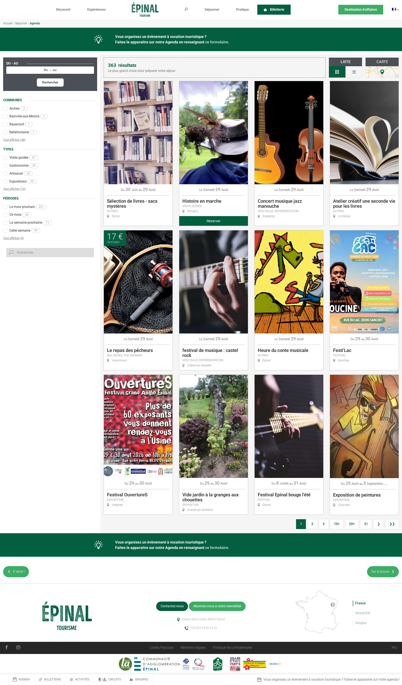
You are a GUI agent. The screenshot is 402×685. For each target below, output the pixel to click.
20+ (352, 524)
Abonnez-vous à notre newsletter (217, 606)
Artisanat (19, 173)
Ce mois (18, 215)
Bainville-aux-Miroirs (27, 116)
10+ (337, 524)
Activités (82, 679)
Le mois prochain (26, 207)
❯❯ (392, 524)
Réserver (213, 221)
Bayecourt (19, 124)
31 (366, 524)
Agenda (24, 679)
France (360, 603)
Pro (394, 648)
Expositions (21, 181)
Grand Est (362, 613)
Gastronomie (22, 165)
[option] (321, 679)
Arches (17, 108)
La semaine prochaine (29, 222)
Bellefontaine (21, 132)
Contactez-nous (172, 606)
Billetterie (52, 679)
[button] (63, 9)
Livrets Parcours (162, 648)
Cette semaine (23, 230)
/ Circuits (111, 679)
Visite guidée (22, 158)
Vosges (360, 623)
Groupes (141, 679)
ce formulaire (216, 42)
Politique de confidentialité (232, 648)
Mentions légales (193, 648)
